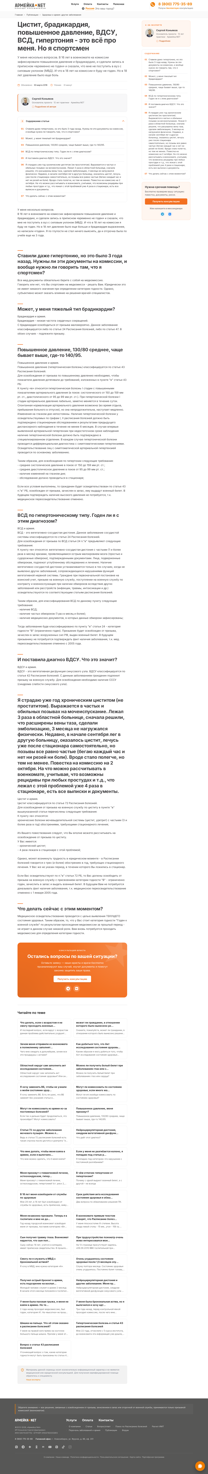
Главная (19, 15)
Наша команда (62, 1457)
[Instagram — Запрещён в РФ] (70, 1447)
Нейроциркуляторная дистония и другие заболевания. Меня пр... (96, 1282)
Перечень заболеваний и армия (84, 1430)
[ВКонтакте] (16, 1447)
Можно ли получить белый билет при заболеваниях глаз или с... (99, 1067)
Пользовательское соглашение (114, 1457)
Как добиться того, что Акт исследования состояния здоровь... (98, 1045)
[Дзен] (30, 1447)
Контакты (102, 4)
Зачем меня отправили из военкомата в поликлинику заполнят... (43, 1045)
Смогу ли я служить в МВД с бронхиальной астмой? (38, 1260)
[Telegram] (68, 988)
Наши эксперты (33, 1380)
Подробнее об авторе (45, 107)
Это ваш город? (104, 8)
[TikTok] (63, 1447)
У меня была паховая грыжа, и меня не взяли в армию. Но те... (44, 1303)
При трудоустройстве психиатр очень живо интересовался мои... (99, 1239)
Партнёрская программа (153, 1457)
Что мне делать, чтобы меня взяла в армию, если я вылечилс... (42, 1153)
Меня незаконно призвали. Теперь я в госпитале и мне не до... (43, 1217)
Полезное (118, 4)
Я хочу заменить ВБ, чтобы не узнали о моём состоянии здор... (43, 1088)
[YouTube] (50, 1447)
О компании (75, 1426)
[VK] (76, 988)
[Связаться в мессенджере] (200, 1466)
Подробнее (164, 41)
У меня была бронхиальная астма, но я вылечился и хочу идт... (100, 1303)
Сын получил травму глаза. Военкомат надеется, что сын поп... (44, 1239)
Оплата (88, 4)
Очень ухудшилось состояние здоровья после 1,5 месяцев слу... (97, 1260)
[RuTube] (43, 1447)
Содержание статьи (37, 121)
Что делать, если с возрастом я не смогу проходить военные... (41, 1024)
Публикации (32, 15)
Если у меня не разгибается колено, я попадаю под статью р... (99, 1153)
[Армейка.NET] (25, 1420)
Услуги (75, 4)
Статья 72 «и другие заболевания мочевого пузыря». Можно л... (41, 1131)
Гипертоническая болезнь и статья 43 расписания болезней (99, 1324)
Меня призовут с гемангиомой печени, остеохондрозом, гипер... (44, 1174)
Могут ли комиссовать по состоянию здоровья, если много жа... (99, 1088)
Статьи (89, 1426)
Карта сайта (135, 1457)
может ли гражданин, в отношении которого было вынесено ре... (98, 1024)
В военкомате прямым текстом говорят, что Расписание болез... (96, 1217)
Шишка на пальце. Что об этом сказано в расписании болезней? (44, 1324)
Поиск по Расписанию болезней (131, 1426)
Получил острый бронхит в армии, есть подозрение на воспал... (41, 1282)
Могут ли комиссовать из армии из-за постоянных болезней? (43, 1110)
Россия (90, 8)
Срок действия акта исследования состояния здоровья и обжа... (97, 1196)
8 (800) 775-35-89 (175, 4)
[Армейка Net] (30, 5)
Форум (125, 1430)
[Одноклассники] (36, 1447)
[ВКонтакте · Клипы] (57, 1447)
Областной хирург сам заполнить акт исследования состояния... (43, 1067)
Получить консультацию (72, 979)
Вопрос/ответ (104, 1426)
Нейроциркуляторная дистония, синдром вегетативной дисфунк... (97, 1131)
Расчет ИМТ (158, 1426)
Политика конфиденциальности (84, 1457)
